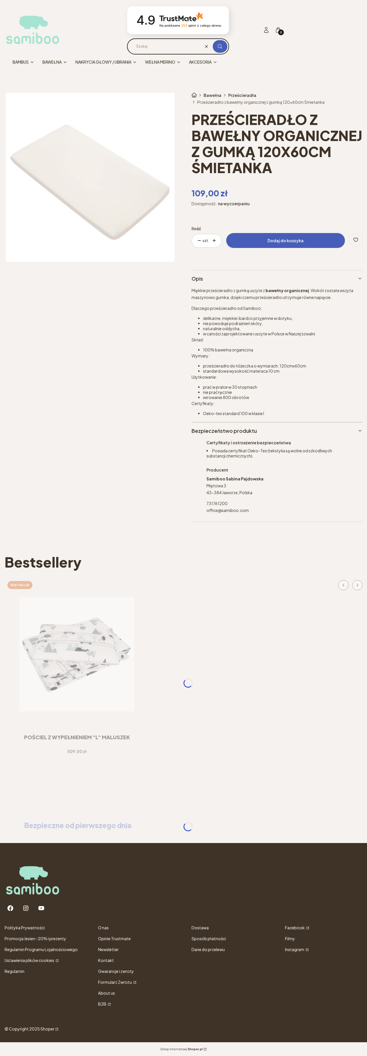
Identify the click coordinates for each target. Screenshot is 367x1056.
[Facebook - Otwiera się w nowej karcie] (10, 908)
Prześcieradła (242, 95)
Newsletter (108, 949)
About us (106, 993)
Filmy (290, 938)
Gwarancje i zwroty (116, 971)
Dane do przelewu (208, 949)
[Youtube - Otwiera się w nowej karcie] (41, 908)
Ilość (196, 228)
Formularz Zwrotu (115, 982)
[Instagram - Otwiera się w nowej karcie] (26, 908)
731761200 (217, 503)
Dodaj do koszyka (286, 240)
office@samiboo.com (227, 510)
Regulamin (14, 971)
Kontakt (106, 960)
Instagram (295, 949)
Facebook (295, 927)
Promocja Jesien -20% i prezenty (35, 938)
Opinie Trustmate (114, 938)
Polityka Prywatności (25, 927)
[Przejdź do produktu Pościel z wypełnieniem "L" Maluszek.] (77, 654)
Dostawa (200, 927)
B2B (102, 1003)
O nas (103, 927)
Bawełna (212, 95)
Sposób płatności (209, 938)
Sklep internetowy (181, 1049)
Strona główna (194, 95)
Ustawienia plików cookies (30, 960)
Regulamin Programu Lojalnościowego (41, 949)
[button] (220, 46)
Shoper (47, 1028)
